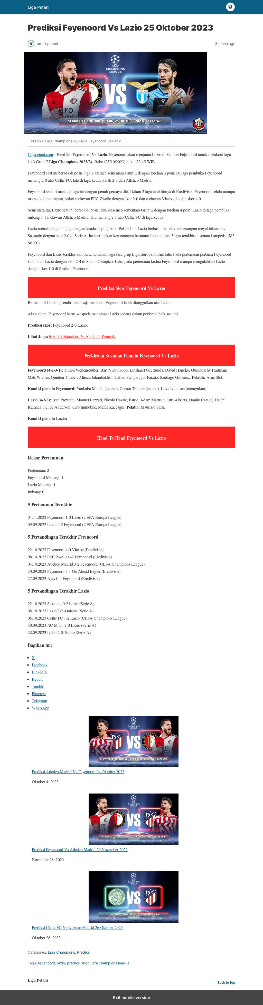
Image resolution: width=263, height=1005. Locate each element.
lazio (61, 963)
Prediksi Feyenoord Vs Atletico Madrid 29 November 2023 (80, 849)
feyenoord (46, 963)
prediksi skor (77, 963)
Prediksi (83, 952)
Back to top (226, 982)
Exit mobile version (131, 997)
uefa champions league (109, 963)
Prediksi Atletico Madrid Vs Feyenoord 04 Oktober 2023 (78, 771)
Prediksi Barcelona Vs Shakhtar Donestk (82, 336)
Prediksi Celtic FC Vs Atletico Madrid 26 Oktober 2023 (77, 927)
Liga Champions (61, 952)
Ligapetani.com (40, 154)
